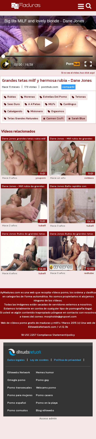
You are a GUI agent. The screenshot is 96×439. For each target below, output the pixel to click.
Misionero (37, 111)
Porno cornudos (17, 410)
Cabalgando (14, 111)
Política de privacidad (67, 360)
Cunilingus (69, 104)
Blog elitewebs (45, 410)
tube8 (42, 225)
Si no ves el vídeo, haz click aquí (78, 72)
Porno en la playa (47, 403)
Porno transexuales (19, 388)
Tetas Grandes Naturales (22, 118)
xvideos (89, 178)
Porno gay (42, 380)
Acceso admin (48, 418)
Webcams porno (46, 388)
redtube (89, 273)
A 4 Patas (34, 104)
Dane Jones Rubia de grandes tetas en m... (23, 234)
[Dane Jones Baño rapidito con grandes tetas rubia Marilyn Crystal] (72, 206)
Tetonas (80, 97)
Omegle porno (16, 380)
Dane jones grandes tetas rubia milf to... (24, 139)
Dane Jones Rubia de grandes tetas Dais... (71, 234)
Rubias (11, 97)
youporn (40, 178)
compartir (68, 87)
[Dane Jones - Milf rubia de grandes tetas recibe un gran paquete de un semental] (72, 158)
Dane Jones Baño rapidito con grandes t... (68, 186)
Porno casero (44, 395)
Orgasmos (57, 111)
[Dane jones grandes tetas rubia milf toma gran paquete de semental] (24, 158)
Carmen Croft (54, 118)
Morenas (29, 97)
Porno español (16, 403)
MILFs (51, 104)
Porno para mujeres (19, 395)
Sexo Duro (13, 104)
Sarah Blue (78, 118)
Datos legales (16, 360)
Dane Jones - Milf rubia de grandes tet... (71, 139)
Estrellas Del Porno (55, 97)
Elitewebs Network (18, 372)
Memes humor (45, 372)
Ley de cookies (39, 360)
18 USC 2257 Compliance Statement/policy (48, 335)
